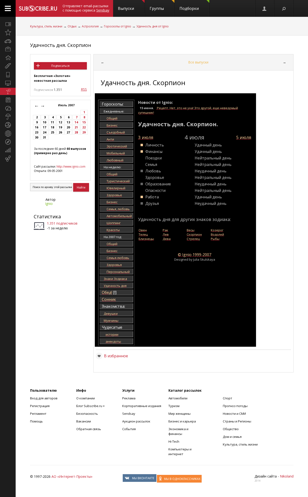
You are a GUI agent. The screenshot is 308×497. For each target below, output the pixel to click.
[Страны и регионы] (8, 133)
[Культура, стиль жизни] (8, 91)
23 (36, 132)
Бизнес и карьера (182, 421)
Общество (231, 429)
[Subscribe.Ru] (38, 8)
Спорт (227, 398)
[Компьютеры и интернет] (8, 83)
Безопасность (87, 413)
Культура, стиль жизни (46, 26)
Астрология (90, 26)
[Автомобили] (8, 40)
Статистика (47, 216)
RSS (84, 89)
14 (76, 122)
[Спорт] (8, 125)
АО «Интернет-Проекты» (71, 476)
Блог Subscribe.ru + (90, 406)
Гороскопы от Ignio (117, 26)
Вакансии (83, 421)
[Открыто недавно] (8, 32)
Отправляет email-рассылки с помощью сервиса (86, 8)
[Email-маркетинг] (8, 158)
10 (44, 122)
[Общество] (8, 108)
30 (36, 137)
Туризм (174, 406)
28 (76, 132)
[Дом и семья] (8, 57)
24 (44, 132)
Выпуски (126, 8)
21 (76, 127)
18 (52, 127)
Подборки (189, 8)
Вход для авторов (44, 398)
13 (68, 122)
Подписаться (60, 66)
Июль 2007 (66, 105)
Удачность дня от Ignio (152, 26)
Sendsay (128, 413)
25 (52, 132)
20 (68, 127)
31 (44, 137)
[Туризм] (8, 141)
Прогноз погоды (235, 406)
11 (52, 122)
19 (60, 127)
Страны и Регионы (237, 421)
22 (84, 127)
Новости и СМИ (234, 413)
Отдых (72, 26)
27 (68, 132)
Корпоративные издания (141, 406)
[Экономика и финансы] (8, 150)
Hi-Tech (173, 441)
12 (60, 122)
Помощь (36, 421)
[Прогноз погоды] (8, 116)
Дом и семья (232, 436)
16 (36, 127)
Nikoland (287, 476)
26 (60, 132)
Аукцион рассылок (136, 421)
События (129, 429)
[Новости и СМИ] (8, 99)
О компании (85, 398)
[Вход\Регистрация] (264, 8)
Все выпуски (198, 62)
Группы (157, 8)
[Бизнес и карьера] (8, 49)
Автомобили (177, 398)
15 (84, 122)
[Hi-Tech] (8, 74)
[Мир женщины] (8, 66)
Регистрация (40, 406)
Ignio (49, 203)
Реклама (128, 398)
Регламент (38, 413)
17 (44, 127)
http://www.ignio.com (71, 166)
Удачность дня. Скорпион (60, 45)
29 (84, 132)
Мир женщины (179, 413)
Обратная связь (88, 429)
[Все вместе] (8, 24)
